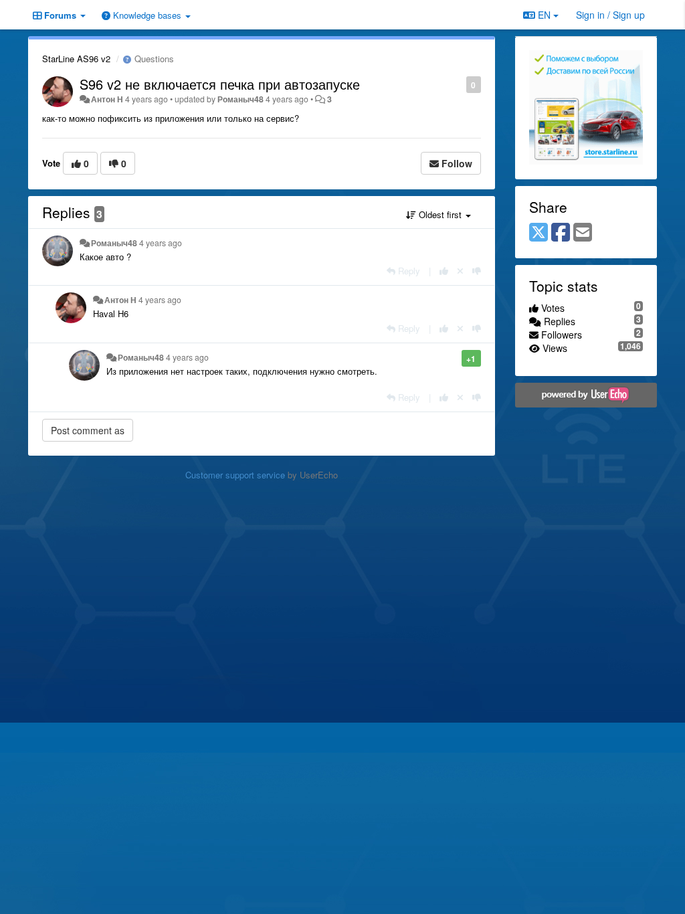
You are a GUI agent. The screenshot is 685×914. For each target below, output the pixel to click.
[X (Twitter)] (538, 232)
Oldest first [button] (440, 214)
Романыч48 (240, 99)
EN (544, 14)
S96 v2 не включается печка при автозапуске (220, 84)
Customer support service (235, 474)
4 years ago (160, 243)
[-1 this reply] (476, 270)
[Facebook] (560, 232)
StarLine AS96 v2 (76, 58)
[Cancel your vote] (460, 270)
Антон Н (107, 99)
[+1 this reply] (443, 270)
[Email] (582, 232)
